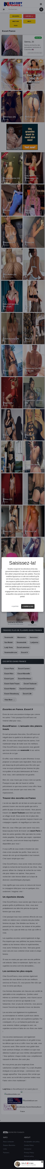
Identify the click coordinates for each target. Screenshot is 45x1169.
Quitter (15, 606)
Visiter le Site (28, 606)
